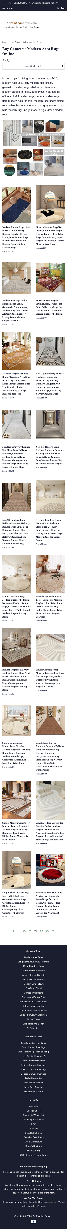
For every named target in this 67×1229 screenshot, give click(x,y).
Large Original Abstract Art (33, 1056)
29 (47, 931)
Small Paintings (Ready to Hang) (33, 1051)
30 (53, 931)
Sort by (6, 60)
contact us (51, 1202)
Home (4, 42)
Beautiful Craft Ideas (34, 1137)
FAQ (33, 1124)
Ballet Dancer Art (33, 1078)
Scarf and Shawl (34, 988)
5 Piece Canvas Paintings (33, 1074)
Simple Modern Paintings (33, 1043)
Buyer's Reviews (33, 1146)
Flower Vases (33, 1019)
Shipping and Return (33, 1119)
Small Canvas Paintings (33, 1047)
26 (30, 931)
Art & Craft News (33, 1141)
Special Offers (34, 1110)
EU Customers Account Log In (33, 1155)
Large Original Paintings (33, 1060)
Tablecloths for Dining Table (33, 1001)
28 (41, 931)
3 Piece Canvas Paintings (33, 1065)
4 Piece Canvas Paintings (33, 1069)
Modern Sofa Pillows (34, 984)
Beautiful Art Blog (33, 1133)
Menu (9, 8)
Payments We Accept (33, 1115)
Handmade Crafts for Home (33, 1010)
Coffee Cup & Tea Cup (33, 1006)
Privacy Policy (33, 1150)
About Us (33, 1106)
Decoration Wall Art (33, 1091)
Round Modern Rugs (33, 966)
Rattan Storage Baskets (33, 970)
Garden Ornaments (33, 993)
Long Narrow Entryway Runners (33, 961)
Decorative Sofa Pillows (33, 979)
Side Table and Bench (33, 1023)
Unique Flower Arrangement (33, 1015)
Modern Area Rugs (33, 957)
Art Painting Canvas (42, 1216)
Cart (63, 8)
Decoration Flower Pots (33, 997)
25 (24, 931)
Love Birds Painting (33, 1087)
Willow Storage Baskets (33, 975)
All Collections (33, 1028)
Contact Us (33, 1128)
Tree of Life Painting (33, 1082)
